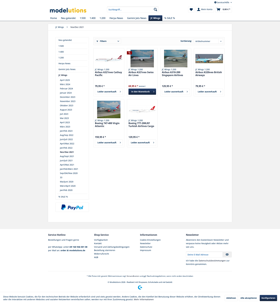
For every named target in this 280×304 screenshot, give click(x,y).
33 (61, 177)
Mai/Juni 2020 (66, 181)
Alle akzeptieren (248, 298)
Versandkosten (133, 276)
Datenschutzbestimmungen (212, 260)
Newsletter (145, 243)
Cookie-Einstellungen (150, 239)
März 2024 (65, 84)
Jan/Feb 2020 (66, 190)
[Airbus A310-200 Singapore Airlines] (175, 58)
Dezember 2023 (67, 97)
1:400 (61, 51)
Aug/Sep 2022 (66, 135)
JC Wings (62, 75)
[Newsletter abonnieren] (227, 254)
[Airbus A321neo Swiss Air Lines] (142, 58)
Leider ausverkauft (106, 91)
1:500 (61, 46)
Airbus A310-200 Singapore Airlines (172, 74)
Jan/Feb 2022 (66, 147)
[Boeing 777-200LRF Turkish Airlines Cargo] (142, 109)
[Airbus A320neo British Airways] (209, 58)
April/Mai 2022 (67, 143)
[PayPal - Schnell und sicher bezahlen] (72, 207)
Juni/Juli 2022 (66, 139)
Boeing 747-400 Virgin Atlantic (107, 125)
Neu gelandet (65, 40)
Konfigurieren (268, 298)
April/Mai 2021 (67, 164)
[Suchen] (155, 9)
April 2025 (65, 80)
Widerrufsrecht (101, 253)
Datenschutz (146, 246)
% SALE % (63, 196)
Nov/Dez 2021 (67, 152)
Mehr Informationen (144, 299)
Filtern (102, 41)
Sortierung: (186, 41)
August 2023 (66, 109)
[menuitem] (133, 9)
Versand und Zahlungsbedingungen (112, 246)
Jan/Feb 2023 (66, 130)
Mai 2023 (64, 118)
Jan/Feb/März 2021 (69, 169)
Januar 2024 (66, 92)
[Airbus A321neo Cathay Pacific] (109, 58)
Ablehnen (231, 298)
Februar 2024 (66, 88)
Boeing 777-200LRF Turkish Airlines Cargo (141, 125)
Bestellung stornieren (104, 250)
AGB (96, 257)
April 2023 (65, 122)
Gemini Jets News (67, 69)
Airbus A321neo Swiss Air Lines (141, 74)
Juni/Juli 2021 (66, 160)
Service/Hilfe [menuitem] (223, 2)
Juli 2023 (64, 114)
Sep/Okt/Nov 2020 (69, 173)
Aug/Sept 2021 (67, 156)
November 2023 (67, 101)
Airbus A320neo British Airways (208, 74)
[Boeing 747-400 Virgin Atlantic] (109, 109)
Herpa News (64, 63)
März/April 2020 (68, 185)
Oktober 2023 (66, 105)
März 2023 (65, 126)
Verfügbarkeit (101, 239)
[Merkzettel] (191, 9)
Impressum (145, 250)
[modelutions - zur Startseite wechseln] (68, 10)
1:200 (61, 57)
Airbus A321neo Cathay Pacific (108, 74)
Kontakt (98, 243)
